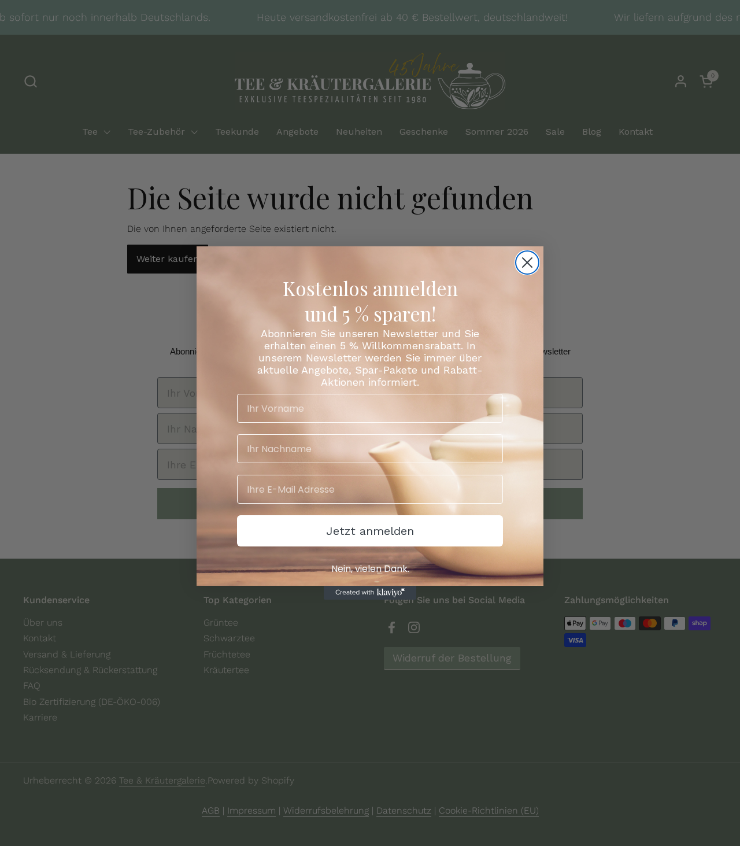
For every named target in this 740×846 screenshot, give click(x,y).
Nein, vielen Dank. (370, 568)
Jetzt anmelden (370, 531)
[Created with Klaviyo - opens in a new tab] (370, 593)
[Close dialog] (527, 262)
